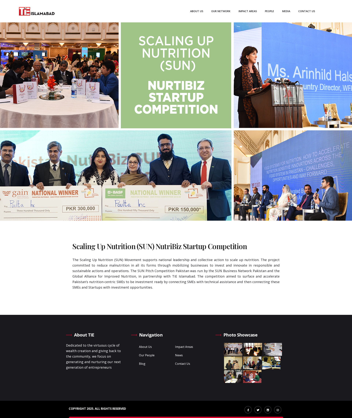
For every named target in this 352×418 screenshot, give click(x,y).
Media (286, 11)
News (179, 355)
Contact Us (306, 11)
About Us (196, 11)
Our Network (220, 11)
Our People (147, 355)
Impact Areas (248, 11)
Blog (142, 364)
